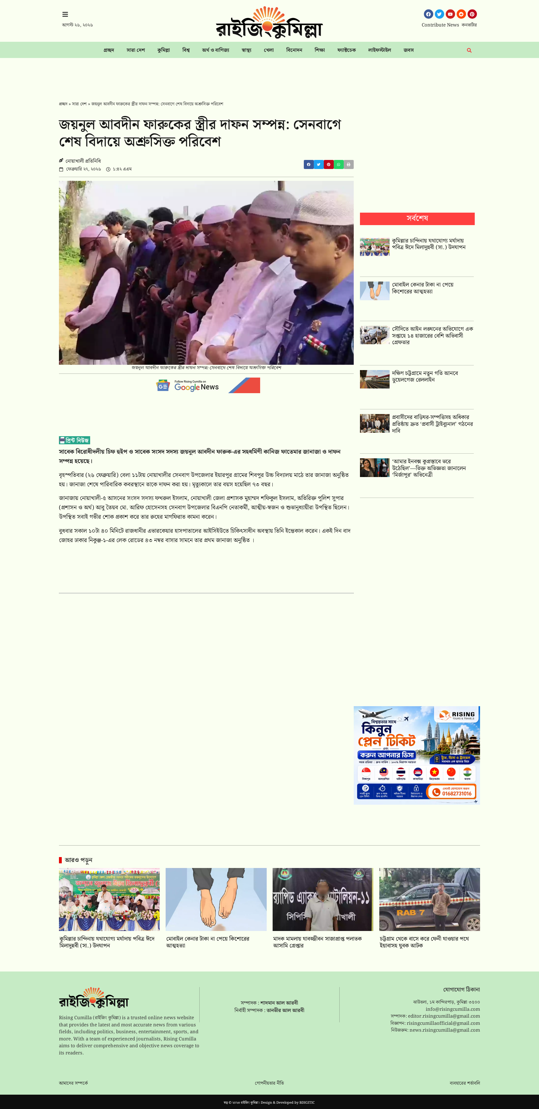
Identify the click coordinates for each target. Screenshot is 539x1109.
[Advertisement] (269, 75)
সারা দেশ (136, 50)
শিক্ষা (320, 50)
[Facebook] (428, 14)
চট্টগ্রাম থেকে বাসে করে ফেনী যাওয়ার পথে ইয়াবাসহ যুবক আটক (424, 942)
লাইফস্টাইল (379, 50)
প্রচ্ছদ (109, 50)
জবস (409, 50)
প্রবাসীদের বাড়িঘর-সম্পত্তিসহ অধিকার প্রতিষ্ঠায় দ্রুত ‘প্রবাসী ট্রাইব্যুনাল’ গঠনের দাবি (432, 424)
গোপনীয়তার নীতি (269, 1083)
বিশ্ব (186, 50)
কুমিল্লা (164, 50)
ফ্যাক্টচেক (346, 50)
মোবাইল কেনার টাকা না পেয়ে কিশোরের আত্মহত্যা (423, 288)
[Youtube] (450, 14)
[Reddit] (461, 14)
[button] (309, 164)
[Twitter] (439, 14)
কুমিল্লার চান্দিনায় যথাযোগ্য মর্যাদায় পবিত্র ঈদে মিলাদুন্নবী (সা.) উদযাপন (429, 244)
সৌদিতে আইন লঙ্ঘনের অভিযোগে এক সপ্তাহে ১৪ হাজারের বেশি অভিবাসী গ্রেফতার (432, 336)
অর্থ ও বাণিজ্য (215, 50)
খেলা (269, 50)
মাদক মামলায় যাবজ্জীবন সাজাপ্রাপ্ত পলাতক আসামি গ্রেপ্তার (317, 942)
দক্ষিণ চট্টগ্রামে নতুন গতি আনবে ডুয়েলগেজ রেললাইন (425, 377)
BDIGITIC (307, 1103)
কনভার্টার (469, 25)
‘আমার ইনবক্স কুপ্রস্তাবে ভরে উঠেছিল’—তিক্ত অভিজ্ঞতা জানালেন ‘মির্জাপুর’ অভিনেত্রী (429, 468)
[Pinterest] (472, 14)
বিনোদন (294, 50)
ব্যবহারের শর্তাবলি (465, 1083)
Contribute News (440, 25)
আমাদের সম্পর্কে (73, 1083)
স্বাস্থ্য (246, 50)
